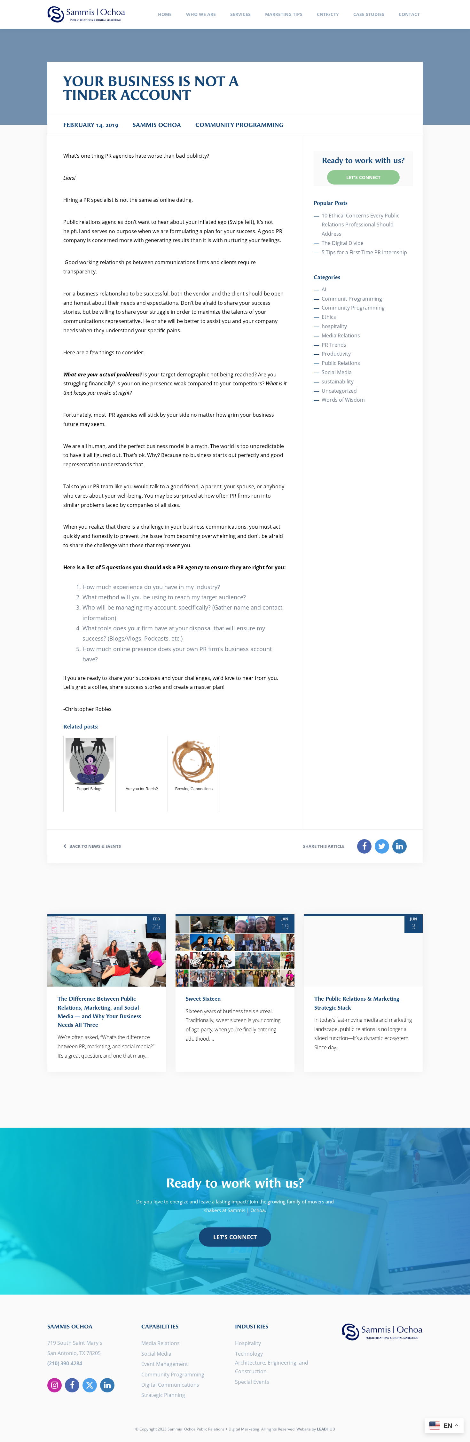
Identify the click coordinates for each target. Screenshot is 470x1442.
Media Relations (341, 335)
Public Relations (341, 362)
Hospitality (248, 1343)
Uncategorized (339, 390)
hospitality (334, 326)
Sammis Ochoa (86, 14)
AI (324, 289)
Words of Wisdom (343, 399)
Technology (249, 1353)
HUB (326, 1429)
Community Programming (353, 307)
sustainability (338, 381)
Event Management (164, 1363)
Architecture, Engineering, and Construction (271, 1367)
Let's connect (235, 1237)
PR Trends (334, 344)
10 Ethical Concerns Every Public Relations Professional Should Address (360, 225)
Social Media (337, 372)
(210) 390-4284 (64, 1363)
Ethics (329, 316)
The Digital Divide (343, 243)
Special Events (252, 1381)
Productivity (336, 353)
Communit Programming (352, 298)
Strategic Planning (163, 1395)
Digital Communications (170, 1384)
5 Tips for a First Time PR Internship (364, 252)
